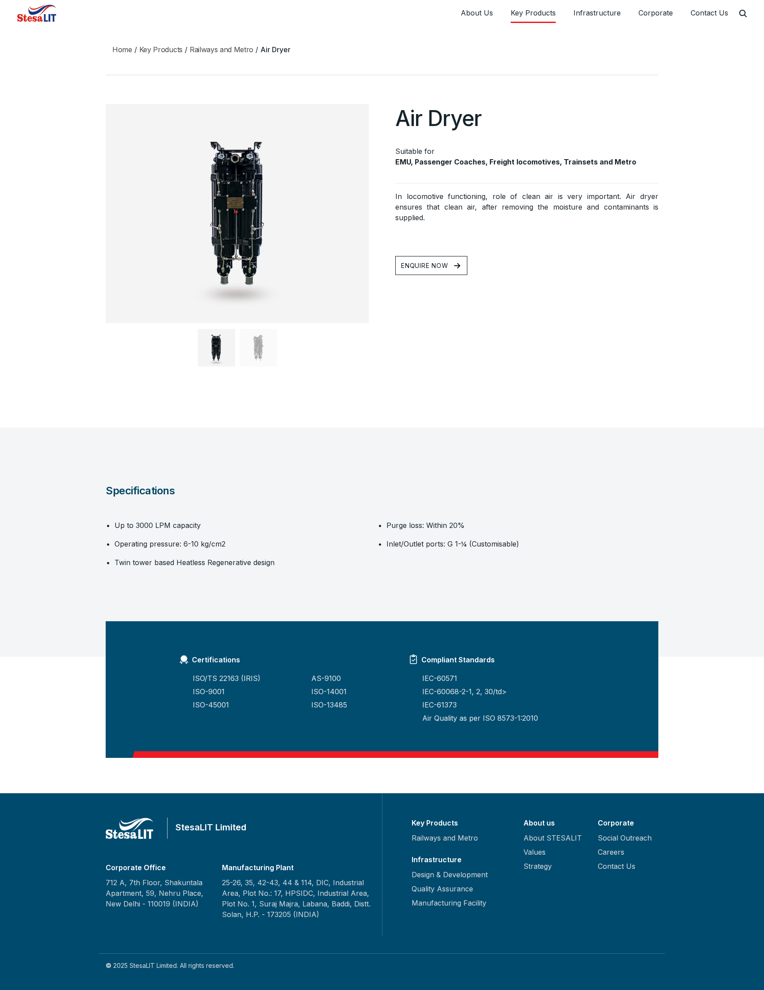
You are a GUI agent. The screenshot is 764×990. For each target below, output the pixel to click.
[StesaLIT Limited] (38, 13)
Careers (611, 852)
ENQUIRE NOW (424, 265)
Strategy (537, 866)
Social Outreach (625, 837)
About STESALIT (552, 837)
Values (534, 852)
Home (122, 49)
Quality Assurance (442, 888)
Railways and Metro (221, 49)
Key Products (533, 12)
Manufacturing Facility (449, 902)
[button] (216, 348)
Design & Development (450, 874)
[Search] (743, 13)
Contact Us (709, 12)
